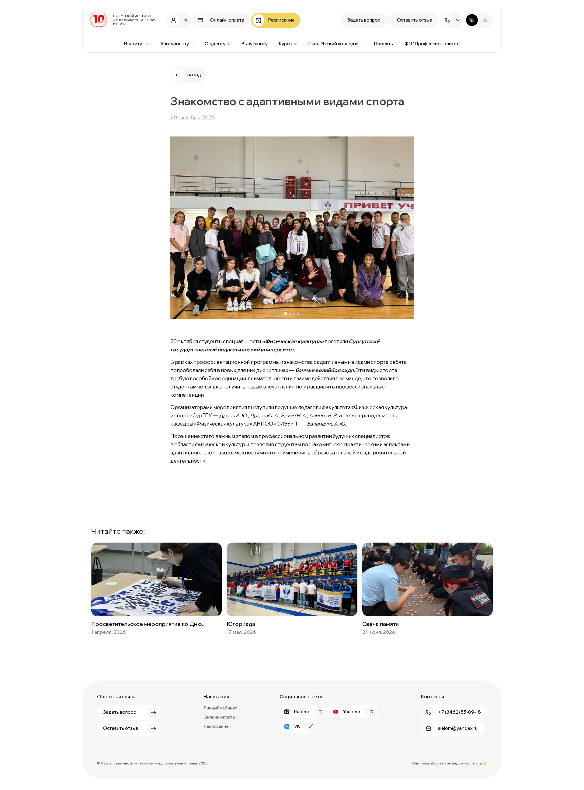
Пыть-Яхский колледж (333, 44)
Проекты (384, 44)
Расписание (216, 726)
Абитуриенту (174, 44)
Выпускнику (254, 44)
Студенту (215, 44)
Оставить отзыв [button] (414, 20)
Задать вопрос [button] (363, 20)
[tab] (285, 314)
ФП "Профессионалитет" (432, 44)
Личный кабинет (220, 708)
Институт (134, 44)
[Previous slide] (182, 227)
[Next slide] (402, 227)
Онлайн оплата (219, 717)
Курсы (285, 44)
